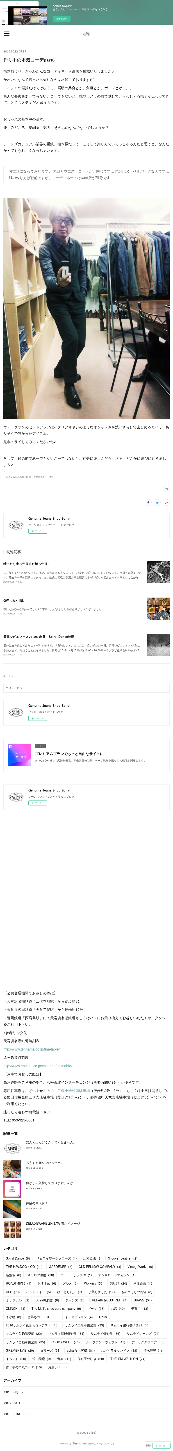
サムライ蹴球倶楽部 (66, 1333)
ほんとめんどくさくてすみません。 (51, 1142)
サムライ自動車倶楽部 (25, 1342)
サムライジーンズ (143, 1333)
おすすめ (47, 1283)
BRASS (143, 1300)
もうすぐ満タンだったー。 (45, 1162)
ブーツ (96, 1308)
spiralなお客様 (81, 1350)
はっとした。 (69, 1292)
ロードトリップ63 (76, 1275)
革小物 (13, 1317)
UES (13, 1292)
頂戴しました (101, 1292)
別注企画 (143, 1283)
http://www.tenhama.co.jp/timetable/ (31, 1049)
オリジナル (17, 1300)
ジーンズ (75, 1300)
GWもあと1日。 (14, 600)
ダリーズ (50, 1350)
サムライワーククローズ (56, 1258)
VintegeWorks (140, 1266)
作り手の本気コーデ (24, 1367)
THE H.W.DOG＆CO (24, 1266)
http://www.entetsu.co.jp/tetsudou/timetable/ (37, 1065)
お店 (118, 1308)
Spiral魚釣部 (47, 1300)
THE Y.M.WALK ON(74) (15, 476)
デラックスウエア (148, 1342)
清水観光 (152, 1350)
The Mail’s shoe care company (56, 1308)
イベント (16, 1358)
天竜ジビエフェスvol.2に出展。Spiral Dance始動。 (40, 636)
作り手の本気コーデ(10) (41, 476)
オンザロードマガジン (117, 1275)
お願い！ (57, 1367)
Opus (106, 1317)
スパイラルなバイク (119, 1350)
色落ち (13, 1275)
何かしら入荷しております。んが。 (51, 1182)
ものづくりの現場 (136, 1292)
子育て (139, 1308)
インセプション (79, 1317)
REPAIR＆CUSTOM (109, 1300)
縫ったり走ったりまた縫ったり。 (27, 563)
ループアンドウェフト (105, 1342)
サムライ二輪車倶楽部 (84, 1325)
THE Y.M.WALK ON (128, 1358)
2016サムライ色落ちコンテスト (32, 1325)
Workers (94, 1283)
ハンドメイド (38, 1292)
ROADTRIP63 (18, 1283)
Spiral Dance (18, 1258)
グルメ (70, 1283)
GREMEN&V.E (20, 1350)
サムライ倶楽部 (105, 1333)
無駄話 (118, 1283)
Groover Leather (122, 1258)
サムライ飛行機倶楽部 (130, 1325)
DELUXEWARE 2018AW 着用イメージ (53, 1223)
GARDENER (60, 1266)
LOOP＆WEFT (65, 1342)
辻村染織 (92, 1258)
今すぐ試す (61, 18)
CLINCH (15, 1308)
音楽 (64, 1358)
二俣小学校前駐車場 (73, 1090)
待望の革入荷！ (37, 1203)
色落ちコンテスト (43, 1317)
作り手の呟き (90, 1358)
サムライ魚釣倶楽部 (24, 1333)
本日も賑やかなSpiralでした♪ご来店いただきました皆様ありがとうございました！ (53, 609)
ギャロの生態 (40, 1275)
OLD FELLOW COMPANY (100, 1266)
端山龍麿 (41, 1358)
